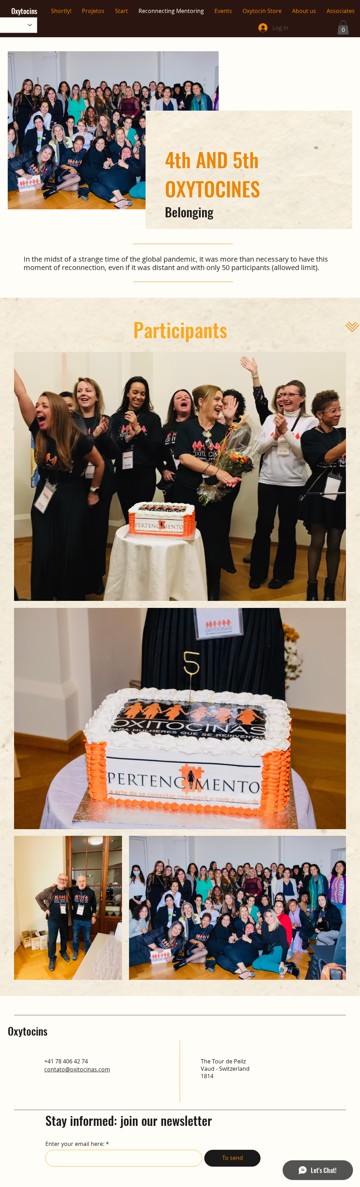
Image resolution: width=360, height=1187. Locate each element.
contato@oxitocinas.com (77, 1069)
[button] (343, 27)
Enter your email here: (74, 1144)
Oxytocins (27, 1031)
